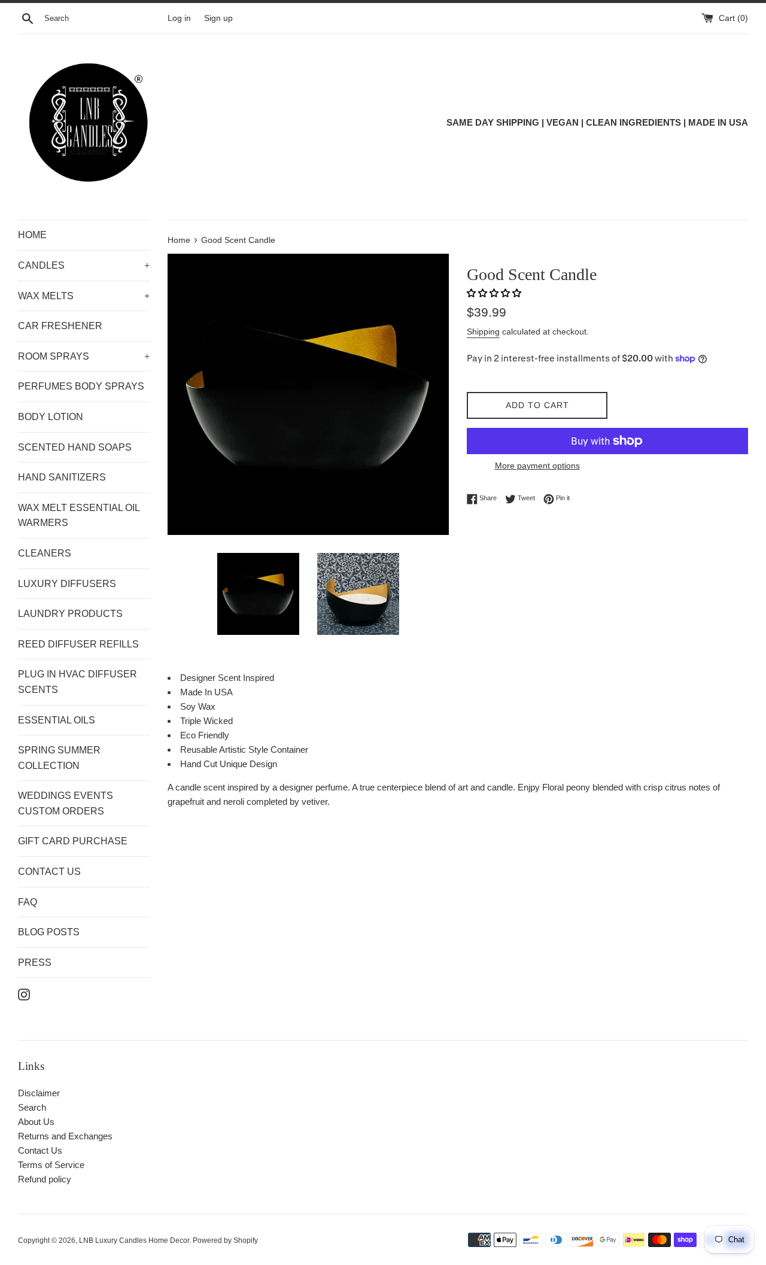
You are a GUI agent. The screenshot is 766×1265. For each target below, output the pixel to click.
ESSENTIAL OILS (56, 720)
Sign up (218, 18)
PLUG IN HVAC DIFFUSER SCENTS (77, 682)
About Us (36, 1122)
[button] (495, 293)
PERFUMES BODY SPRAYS (81, 386)
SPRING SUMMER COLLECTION (59, 758)
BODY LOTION (50, 417)
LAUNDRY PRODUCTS (70, 614)
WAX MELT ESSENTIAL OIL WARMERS (78, 515)
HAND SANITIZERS (62, 477)
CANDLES (84, 265)
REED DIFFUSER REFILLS (78, 644)
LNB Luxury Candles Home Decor (134, 1240)
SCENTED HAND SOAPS (75, 447)
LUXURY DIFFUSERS (67, 584)
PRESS (34, 962)
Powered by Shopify (225, 1240)
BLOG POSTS (49, 932)
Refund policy (44, 1179)
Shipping (483, 331)
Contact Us (40, 1150)
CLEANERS (44, 553)
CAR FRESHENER (60, 326)
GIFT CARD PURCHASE (72, 841)
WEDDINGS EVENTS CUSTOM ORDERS (65, 803)
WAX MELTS (84, 296)
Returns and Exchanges (65, 1136)
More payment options (537, 465)
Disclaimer (39, 1093)
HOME (32, 235)
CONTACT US (49, 871)
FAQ (27, 902)
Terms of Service (51, 1165)
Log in (179, 18)
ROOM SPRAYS (84, 356)
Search (32, 1107)
